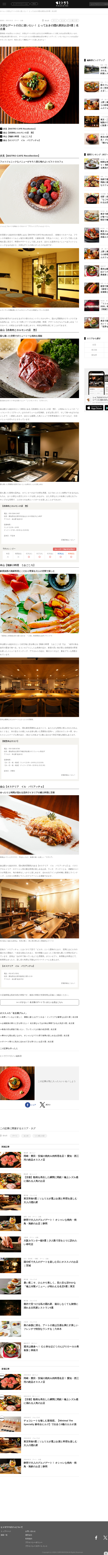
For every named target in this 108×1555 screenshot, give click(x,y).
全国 (94, 345)
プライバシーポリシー (33, 1542)
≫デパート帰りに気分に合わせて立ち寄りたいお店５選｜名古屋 (26, 1042)
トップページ (6, 1531)
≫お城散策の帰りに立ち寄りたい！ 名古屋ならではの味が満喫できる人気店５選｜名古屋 (37, 1023)
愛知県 (47, 20)
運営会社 (28, 1535)
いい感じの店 (73, 20)
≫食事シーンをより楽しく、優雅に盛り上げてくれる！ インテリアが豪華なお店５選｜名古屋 (39, 1017)
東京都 (94, 350)
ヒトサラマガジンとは (20, 4)
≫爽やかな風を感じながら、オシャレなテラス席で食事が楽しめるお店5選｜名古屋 (34, 1035)
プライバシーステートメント (36, 1546)
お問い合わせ (30, 1531)
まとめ (63, 20)
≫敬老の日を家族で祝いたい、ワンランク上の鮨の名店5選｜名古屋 (28, 1029)
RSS (34, 3)
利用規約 (28, 1539)
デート (55, 20)
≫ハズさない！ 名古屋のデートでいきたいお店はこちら (39, 1002)
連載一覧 (4, 1535)
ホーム (2, 11)
